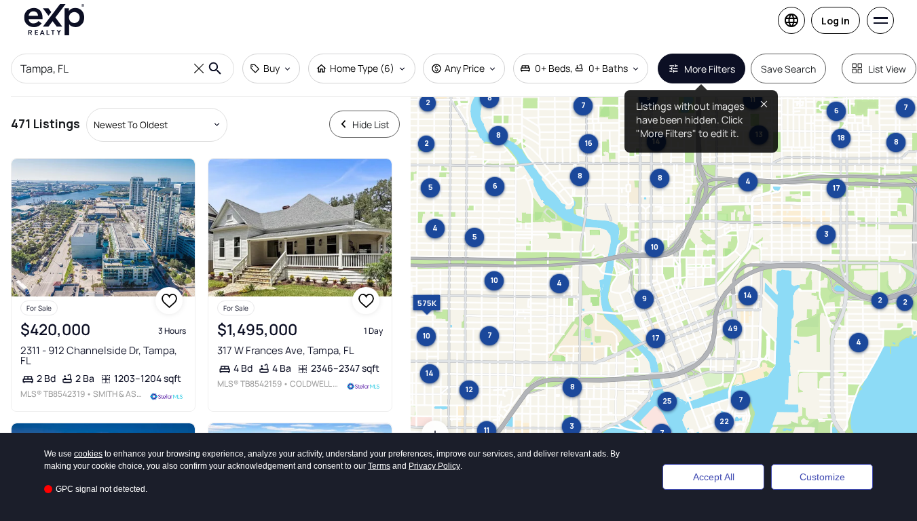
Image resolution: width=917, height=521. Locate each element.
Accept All (713, 476)
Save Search (788, 68)
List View (887, 68)
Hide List (371, 124)
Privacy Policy (434, 466)
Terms (379, 466)
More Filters (709, 68)
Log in (835, 20)
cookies (88, 454)
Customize (822, 476)
